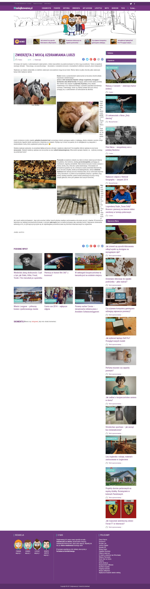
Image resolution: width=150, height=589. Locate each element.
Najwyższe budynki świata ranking (110, 573)
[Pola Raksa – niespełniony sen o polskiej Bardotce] (121, 135)
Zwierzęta (76, 8)
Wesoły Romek (113, 122)
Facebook (134, 4)
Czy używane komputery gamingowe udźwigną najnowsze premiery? (99, 43)
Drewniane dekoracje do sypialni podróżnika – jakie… (73, 43)
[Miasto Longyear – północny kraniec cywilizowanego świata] (28, 295)
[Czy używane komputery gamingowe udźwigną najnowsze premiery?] (88, 41)
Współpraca (47, 3)
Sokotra (101, 561)
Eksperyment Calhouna (106, 565)
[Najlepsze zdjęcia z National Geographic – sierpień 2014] (121, 165)
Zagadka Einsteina (104, 551)
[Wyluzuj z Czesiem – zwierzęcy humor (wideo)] (121, 74)
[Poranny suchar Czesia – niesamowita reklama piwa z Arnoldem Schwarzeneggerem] (89, 295)
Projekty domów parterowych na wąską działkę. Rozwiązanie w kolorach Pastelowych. (118, 491)
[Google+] (91, 59)
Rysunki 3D (102, 547)
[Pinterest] (94, 59)
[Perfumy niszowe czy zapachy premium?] (121, 356)
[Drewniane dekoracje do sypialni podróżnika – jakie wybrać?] (62, 41)
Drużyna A (102, 542)
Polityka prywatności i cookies (23, 3)
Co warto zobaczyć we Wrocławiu (110, 555)
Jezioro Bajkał (103, 545)
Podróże (57, 8)
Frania (20, 60)
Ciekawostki (46, 8)
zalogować (34, 321)
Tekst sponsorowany (115, 255)
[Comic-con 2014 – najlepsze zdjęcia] (58, 295)
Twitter (131, 4)
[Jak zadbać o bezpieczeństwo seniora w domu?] (121, 385)
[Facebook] (83, 59)
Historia (66, 8)
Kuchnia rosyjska (104, 567)
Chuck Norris (103, 540)
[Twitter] (87, 59)
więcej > (18, 553)
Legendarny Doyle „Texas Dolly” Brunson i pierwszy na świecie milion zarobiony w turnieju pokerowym (120, 209)
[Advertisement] (59, 332)
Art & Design (87, 8)
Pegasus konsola (104, 569)
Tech (123, 8)
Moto (107, 8)
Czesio (111, 92)
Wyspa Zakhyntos (104, 571)
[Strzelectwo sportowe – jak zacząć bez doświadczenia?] (121, 415)
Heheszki (115, 8)
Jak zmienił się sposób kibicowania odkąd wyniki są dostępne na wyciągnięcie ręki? (120, 249)
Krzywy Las (102, 543)
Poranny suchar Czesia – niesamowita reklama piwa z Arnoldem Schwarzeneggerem (87, 309)
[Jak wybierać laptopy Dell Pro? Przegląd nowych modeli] (113, 41)
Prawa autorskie (37, 3)
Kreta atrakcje (103, 563)
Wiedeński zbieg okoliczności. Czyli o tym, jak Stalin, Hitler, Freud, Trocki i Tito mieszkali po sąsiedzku (28, 275)
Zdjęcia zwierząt (104, 553)
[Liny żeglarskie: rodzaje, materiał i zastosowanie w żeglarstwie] (121, 445)
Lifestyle (98, 8)
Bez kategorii (112, 68)
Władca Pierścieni (104, 557)
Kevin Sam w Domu (105, 559)
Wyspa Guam (103, 549)
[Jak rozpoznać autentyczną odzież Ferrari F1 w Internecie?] (121, 509)
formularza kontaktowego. (65, 551)
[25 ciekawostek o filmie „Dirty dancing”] (121, 103)
